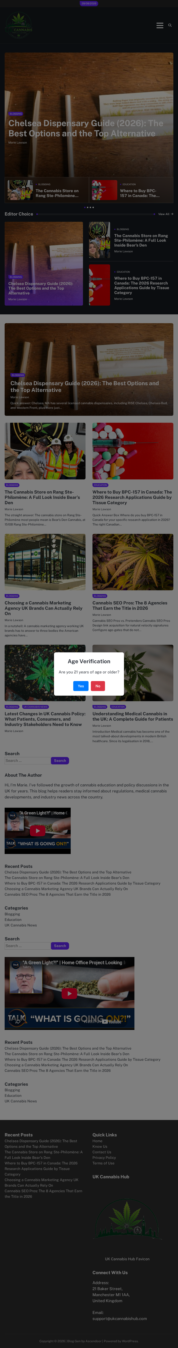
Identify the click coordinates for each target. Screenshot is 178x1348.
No (97, 686)
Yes (81, 686)
